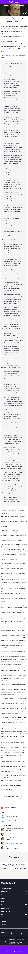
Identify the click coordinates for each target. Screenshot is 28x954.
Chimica (3, 898)
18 (22, 392)
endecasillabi (23, 55)
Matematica (4, 891)
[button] (2, 2)
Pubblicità (14, 946)
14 (19, 328)
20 (20, 414)
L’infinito (6, 519)
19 (8, 409)
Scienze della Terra (6, 911)
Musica (3, 918)
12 (21, 296)
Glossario (3, 924)
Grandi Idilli (12, 807)
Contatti (4, 946)
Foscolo (24, 675)
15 (17, 335)
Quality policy (23, 946)
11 (14, 259)
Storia (2, 901)
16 (14, 340)
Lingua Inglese (5, 908)
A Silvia (10, 49)
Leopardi (3, 565)
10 (16, 248)
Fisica (2, 904)
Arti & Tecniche (5, 914)
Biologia (3, 895)
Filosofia (3, 921)
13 (18, 324)
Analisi (17, 22)
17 (13, 375)
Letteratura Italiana (6, 888)
